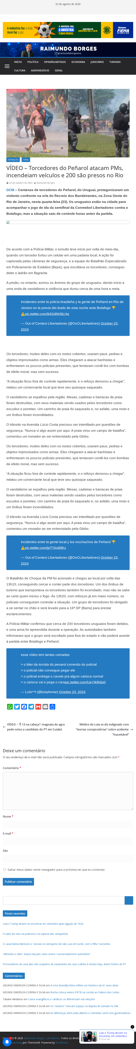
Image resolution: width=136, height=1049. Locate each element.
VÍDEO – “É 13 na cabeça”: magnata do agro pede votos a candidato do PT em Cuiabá (36, 727)
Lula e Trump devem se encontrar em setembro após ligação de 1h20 (43, 923)
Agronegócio (40, 70)
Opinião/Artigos (55, 62)
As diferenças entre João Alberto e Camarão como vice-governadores (90, 1013)
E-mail (8, 833)
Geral (59, 70)
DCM (10, 190)
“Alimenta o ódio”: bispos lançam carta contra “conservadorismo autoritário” (46, 954)
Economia (78, 62)
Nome (8, 816)
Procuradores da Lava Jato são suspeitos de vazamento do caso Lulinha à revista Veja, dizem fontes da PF (64, 964)
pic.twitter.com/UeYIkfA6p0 (85, 682)
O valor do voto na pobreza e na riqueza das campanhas (35, 933)
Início (18, 62)
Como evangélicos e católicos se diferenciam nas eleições (61, 999)
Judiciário (97, 62)
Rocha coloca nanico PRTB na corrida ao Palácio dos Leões (84, 992)
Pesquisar (129, 900)
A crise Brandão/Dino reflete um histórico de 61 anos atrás (84, 985)
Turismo (115, 62)
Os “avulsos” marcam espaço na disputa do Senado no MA (84, 1006)
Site (5, 851)
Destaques (13, 159)
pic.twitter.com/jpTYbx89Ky (45, 548)
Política (32, 62)
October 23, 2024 (72, 692)
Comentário (12, 768)
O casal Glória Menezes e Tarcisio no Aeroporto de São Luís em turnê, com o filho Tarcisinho (56, 944)
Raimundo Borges (46, 182)
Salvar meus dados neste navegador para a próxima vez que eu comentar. (56, 870)
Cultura (19, 70)
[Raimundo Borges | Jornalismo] (68, 45)
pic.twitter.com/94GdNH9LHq (47, 314)
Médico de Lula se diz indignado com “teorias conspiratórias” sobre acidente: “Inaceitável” (102, 729)
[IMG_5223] (68, 223)
